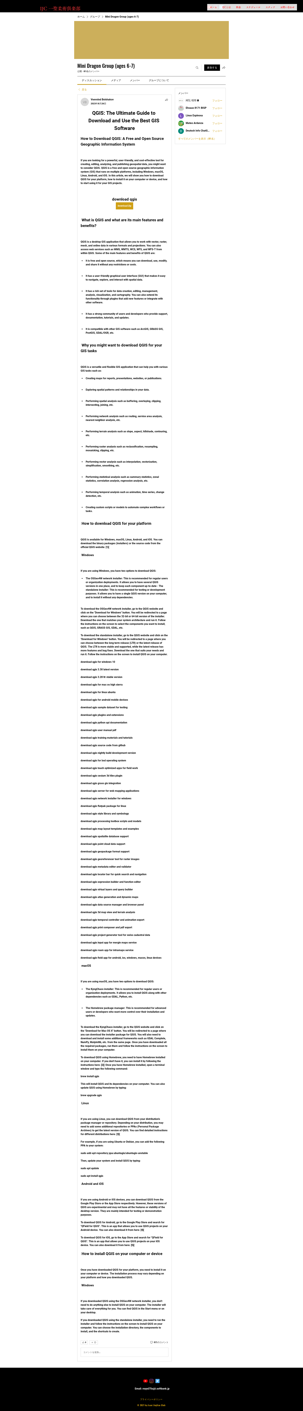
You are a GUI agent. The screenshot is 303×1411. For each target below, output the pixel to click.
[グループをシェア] (224, 67)
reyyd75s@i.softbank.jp (156, 1388)
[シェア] (166, 100)
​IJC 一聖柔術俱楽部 (60, 8)
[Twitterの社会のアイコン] (157, 1381)
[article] (124, 728)
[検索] (197, 67)
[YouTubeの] (145, 1381)
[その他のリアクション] (93, 1342)
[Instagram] (151, 1381)
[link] (92, 80)
